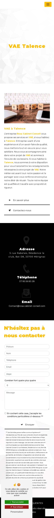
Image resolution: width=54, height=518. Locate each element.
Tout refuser (17, 507)
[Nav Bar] (47, 4)
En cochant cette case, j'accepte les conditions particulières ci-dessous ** (25, 415)
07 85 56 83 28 (27, 281)
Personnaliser (17, 512)
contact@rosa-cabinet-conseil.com (27, 306)
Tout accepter (17, 502)
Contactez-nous (22, 210)
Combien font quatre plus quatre (20, 380)
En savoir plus (21, 200)
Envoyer (29, 424)
